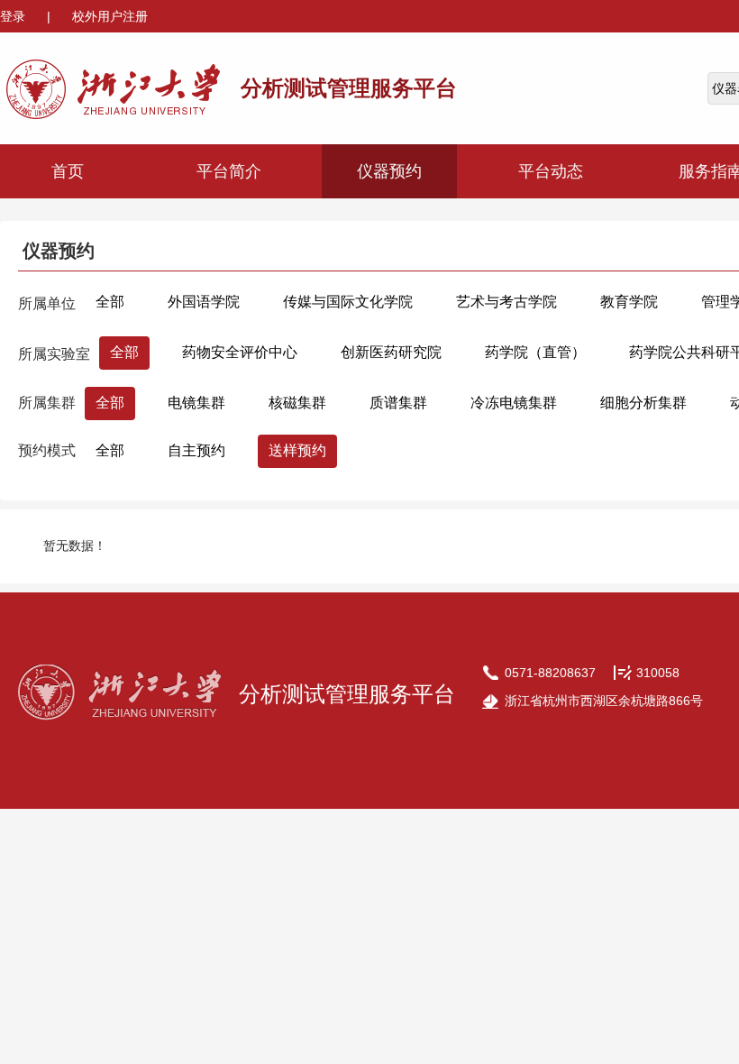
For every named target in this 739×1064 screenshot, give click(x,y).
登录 (14, 16)
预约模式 (47, 450)
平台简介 (228, 171)
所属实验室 (54, 354)
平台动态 (550, 171)
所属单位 (47, 303)
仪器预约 (389, 171)
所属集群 (47, 402)
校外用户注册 (110, 16)
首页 (67, 171)
